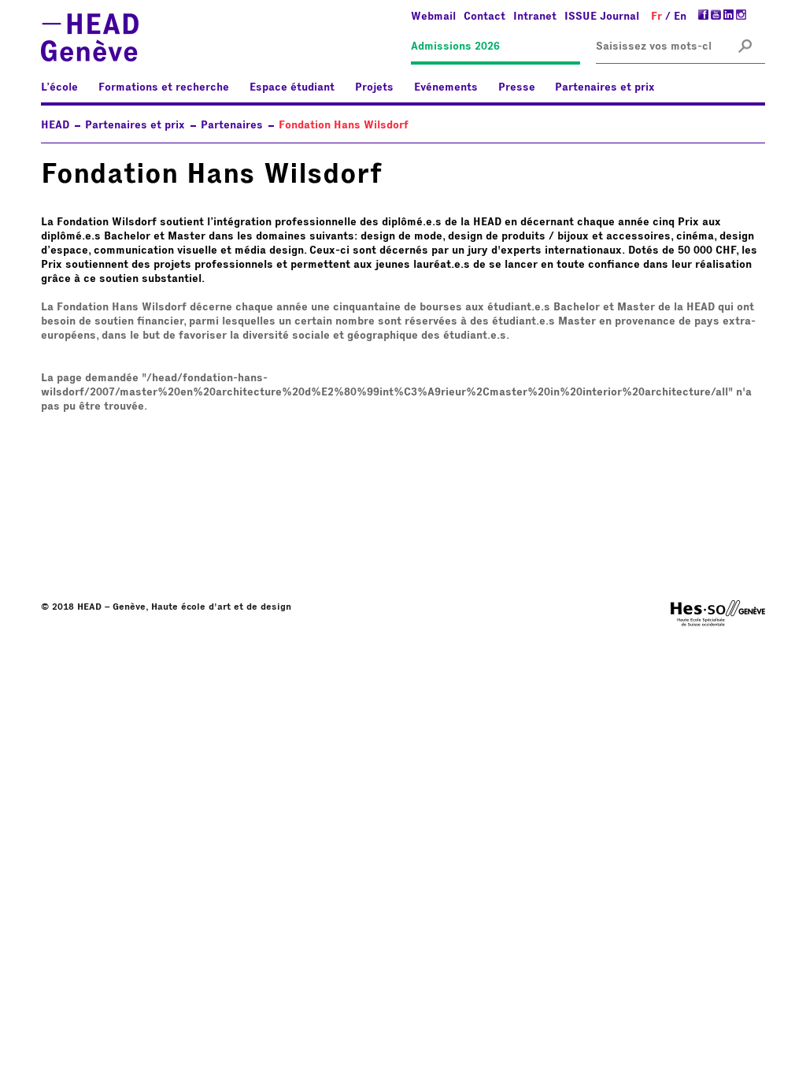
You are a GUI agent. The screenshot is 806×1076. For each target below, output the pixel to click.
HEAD (55, 125)
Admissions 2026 (455, 46)
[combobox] (653, 47)
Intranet (534, 16)
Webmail (433, 16)
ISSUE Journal (601, 16)
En (680, 16)
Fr (656, 16)
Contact (484, 16)
